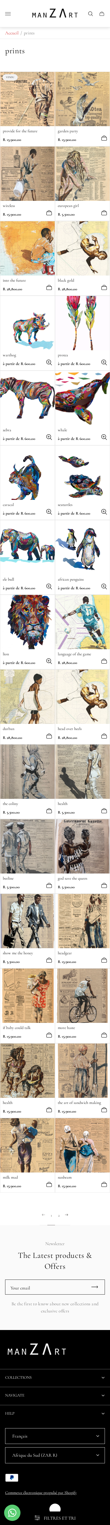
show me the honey (18, 953)
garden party (68, 131)
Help (10, 1413)
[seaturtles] (82, 473)
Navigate (14, 1395)
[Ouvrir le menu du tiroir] (8, 13)
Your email (20, 1288)
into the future (14, 280)
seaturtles (65, 504)
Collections (18, 1377)
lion (6, 654)
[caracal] (27, 473)
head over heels (70, 728)
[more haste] (82, 996)
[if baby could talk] (27, 996)
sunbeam (65, 1177)
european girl (68, 205)
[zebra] (27, 398)
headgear (65, 953)
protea (63, 355)
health (63, 803)
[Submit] (97, 1287)
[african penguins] (82, 547)
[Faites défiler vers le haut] (55, 1509)
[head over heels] (82, 697)
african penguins (71, 579)
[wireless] (27, 174)
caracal (8, 504)
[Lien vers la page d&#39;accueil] (37, 1350)
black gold (66, 280)
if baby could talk (17, 1027)
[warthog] (27, 323)
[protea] (82, 323)
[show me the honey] (27, 921)
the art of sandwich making (79, 1102)
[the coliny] (27, 772)
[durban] (27, 697)
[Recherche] (90, 13)
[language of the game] (82, 622)
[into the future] (27, 248)
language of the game (74, 654)
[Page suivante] (66, 1219)
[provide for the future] (27, 99)
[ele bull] (27, 547)
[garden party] (82, 99)
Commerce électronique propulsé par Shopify (41, 1492)
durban (8, 728)
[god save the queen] (82, 846)
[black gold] (82, 248)
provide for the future (20, 131)
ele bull (8, 579)
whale (62, 430)
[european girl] (82, 174)
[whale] (82, 398)
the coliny (10, 803)
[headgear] (82, 921)
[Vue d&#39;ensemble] (104, 138)
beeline (8, 878)
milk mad (10, 1177)
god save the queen (72, 878)
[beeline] (27, 846)
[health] (82, 772)
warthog (9, 355)
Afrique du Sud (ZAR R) (34, 1455)
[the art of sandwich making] (82, 1071)
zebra (7, 430)
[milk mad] (27, 1145)
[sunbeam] (82, 1145)
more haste (66, 1027)
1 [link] (51, 1215)
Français (19, 1436)
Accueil (12, 33)
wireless (9, 205)
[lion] (27, 622)
